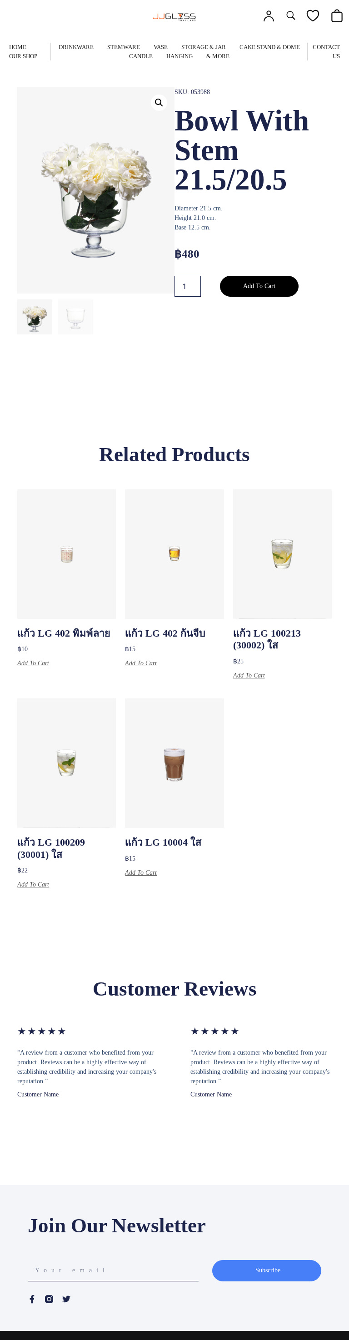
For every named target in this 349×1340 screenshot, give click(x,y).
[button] (159, 103)
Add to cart (259, 286)
